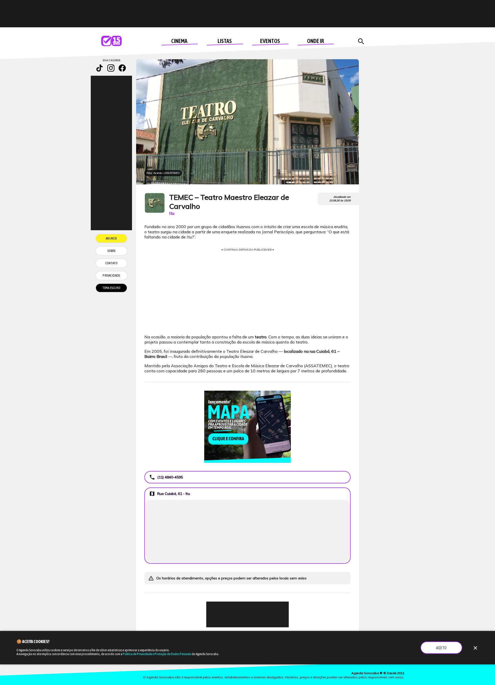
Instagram (110, 68)
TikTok (99, 68)
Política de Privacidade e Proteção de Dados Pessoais (157, 654)
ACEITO (441, 648)
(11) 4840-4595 (166, 477)
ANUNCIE (111, 238)
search (361, 41)
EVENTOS (270, 41)
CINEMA (179, 41)
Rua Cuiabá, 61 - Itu (169, 494)
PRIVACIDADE (111, 275)
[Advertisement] (247, 614)
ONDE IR (315, 41)
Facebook (122, 68)
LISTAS (225, 41)
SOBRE (111, 251)
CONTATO (111, 263)
